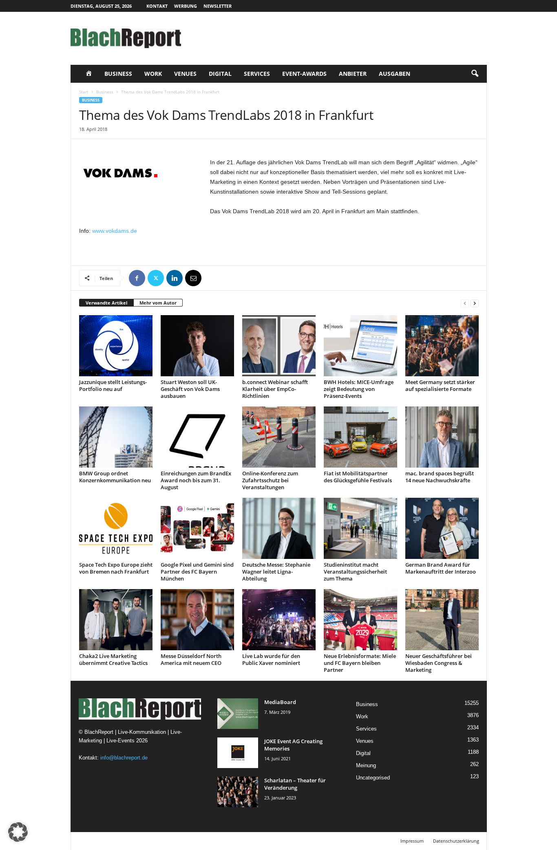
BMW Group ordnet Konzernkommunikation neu (115, 477)
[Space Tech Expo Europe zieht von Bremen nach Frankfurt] (116, 528)
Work (153, 73)
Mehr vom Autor (158, 303)
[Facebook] (137, 278)
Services (257, 73)
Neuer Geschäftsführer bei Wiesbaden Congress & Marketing (438, 662)
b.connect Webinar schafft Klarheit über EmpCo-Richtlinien (275, 389)
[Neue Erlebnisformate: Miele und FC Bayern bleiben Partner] (360, 619)
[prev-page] (465, 303)
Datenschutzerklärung (456, 841)
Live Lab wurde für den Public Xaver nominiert (271, 659)
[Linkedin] (174, 278)
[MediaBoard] (237, 713)
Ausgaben (394, 73)
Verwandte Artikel (106, 303)
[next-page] (475, 303)
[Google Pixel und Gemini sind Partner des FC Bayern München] (197, 528)
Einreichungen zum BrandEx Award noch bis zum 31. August (196, 480)
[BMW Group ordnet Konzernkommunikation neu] (116, 437)
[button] (475, 74)
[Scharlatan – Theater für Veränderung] (237, 792)
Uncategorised (373, 778)
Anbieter (353, 73)
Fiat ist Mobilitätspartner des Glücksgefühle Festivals (358, 477)
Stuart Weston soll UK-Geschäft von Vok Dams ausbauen (190, 389)
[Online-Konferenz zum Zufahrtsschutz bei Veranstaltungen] (279, 437)
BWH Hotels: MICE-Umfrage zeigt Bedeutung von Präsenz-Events (358, 389)
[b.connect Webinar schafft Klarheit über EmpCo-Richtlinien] (279, 345)
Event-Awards (304, 73)
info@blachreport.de (124, 758)
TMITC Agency (147, 841)
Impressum (412, 841)
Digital (220, 73)
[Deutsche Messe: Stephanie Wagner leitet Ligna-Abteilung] (279, 528)
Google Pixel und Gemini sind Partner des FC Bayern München (197, 571)
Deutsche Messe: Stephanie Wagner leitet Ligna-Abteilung (276, 571)
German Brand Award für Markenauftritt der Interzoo (440, 568)
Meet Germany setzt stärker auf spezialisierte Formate (440, 385)
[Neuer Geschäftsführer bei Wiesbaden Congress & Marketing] (442, 619)
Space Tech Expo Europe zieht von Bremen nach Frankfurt (116, 568)
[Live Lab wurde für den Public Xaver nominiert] (279, 619)
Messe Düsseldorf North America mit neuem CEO (191, 659)
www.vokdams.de (114, 230)
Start (83, 92)
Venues (185, 73)
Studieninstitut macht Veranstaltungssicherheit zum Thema (355, 571)
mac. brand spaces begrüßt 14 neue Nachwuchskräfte (439, 477)
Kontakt (157, 6)
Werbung (185, 6)
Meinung (366, 765)
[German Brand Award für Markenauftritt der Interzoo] (442, 528)
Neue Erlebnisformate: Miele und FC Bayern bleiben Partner (360, 662)
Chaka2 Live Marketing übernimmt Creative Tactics (113, 659)
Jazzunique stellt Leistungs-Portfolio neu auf (113, 385)
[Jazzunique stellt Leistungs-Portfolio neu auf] (116, 345)
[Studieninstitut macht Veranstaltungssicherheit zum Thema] (360, 528)
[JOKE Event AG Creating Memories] (237, 752)
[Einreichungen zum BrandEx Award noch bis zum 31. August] (197, 437)
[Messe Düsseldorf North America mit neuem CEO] (197, 619)
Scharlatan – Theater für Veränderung (295, 784)
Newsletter (217, 6)
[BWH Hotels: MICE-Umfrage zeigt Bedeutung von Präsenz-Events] (360, 345)
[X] (156, 278)
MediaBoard (280, 702)
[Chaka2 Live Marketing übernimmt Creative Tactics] (116, 619)
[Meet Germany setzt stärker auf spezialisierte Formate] (442, 345)
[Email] (193, 278)
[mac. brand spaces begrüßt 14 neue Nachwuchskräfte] (442, 437)
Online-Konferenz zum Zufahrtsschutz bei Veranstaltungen (270, 480)
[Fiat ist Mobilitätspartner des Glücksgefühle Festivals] (360, 437)
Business (118, 73)
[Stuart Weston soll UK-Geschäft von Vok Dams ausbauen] (197, 345)
